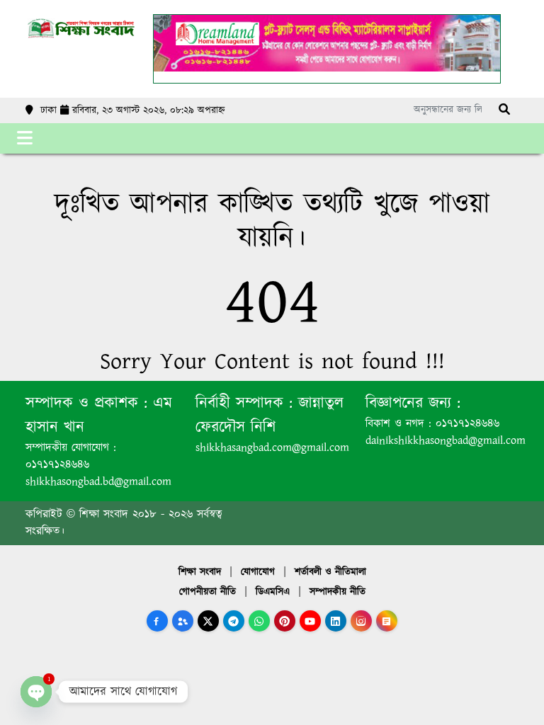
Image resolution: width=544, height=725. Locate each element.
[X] (208, 621)
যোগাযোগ (258, 572)
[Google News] (386, 621)
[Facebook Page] (157, 621)
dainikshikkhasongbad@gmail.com (446, 441)
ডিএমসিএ (273, 592)
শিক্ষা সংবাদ (199, 572)
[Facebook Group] (182, 621)
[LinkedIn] (335, 621)
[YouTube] (310, 621)
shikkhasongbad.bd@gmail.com (98, 482)
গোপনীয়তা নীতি (207, 592)
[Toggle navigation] (25, 138)
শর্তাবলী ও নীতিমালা (330, 572)
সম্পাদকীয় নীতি (338, 592)
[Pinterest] (284, 621)
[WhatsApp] (259, 621)
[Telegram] (233, 621)
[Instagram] (361, 621)
